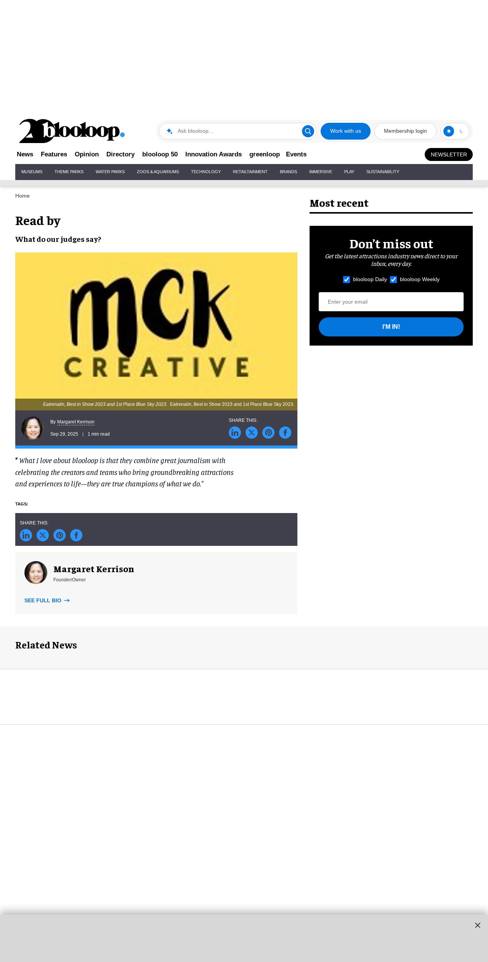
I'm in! (391, 326)
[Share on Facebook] (285, 432)
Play (349, 171)
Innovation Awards (213, 154)
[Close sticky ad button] (477, 925)
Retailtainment (250, 171)
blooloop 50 (160, 154)
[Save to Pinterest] (268, 432)
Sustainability (382, 171)
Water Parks (110, 171)
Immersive (320, 171)
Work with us (345, 131)
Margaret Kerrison (76, 422)
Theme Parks (69, 171)
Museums (31, 171)
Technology (206, 171)
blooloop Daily (370, 279)
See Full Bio (43, 600)
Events (296, 154)
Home (22, 196)
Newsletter (449, 154)
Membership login (405, 131)
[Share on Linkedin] (235, 432)
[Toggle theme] (448, 131)
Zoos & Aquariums (158, 171)
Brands (288, 171)
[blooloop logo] (72, 131)
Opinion (87, 154)
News (25, 154)
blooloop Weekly (420, 279)
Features (54, 154)
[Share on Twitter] (252, 432)
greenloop (264, 154)
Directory (120, 154)
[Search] (308, 131)
